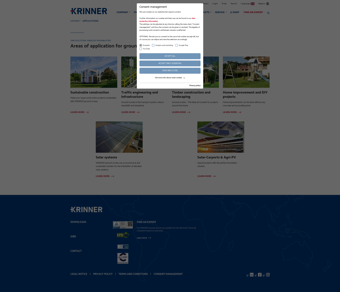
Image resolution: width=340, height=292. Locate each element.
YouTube (146, 49)
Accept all (170, 56)
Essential (146, 45)
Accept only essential (170, 63)
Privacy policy (195, 85)
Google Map (183, 45)
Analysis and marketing (164, 45)
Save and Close (170, 70)
